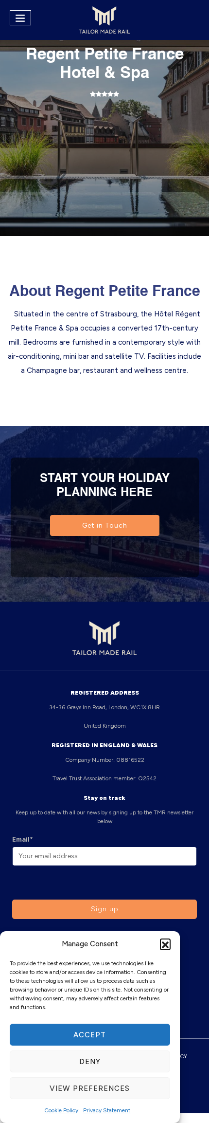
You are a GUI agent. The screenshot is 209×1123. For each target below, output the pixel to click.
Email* (22, 839)
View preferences (90, 1088)
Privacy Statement (106, 1110)
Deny (90, 1061)
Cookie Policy (61, 1110)
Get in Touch (104, 525)
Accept (89, 1035)
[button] (165, 944)
